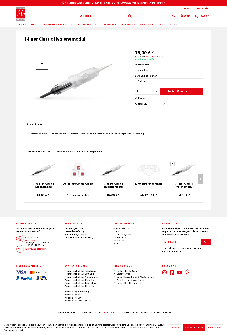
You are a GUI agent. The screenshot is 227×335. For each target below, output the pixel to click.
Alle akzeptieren (194, 328)
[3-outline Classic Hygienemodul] (43, 170)
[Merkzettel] (174, 16)
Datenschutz (120, 237)
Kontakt (117, 231)
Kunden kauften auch (38, 152)
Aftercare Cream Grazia (78, 184)
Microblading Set (73, 298)
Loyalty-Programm (123, 234)
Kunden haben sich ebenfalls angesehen (79, 152)
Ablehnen (175, 328)
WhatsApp (30, 240)
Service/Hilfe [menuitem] (202, 8)
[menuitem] (106, 16)
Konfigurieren (215, 328)
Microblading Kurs (73, 295)
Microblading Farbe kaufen (78, 301)
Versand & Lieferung (74, 231)
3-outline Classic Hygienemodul (43, 185)
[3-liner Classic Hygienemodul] (183, 170)
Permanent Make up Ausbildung (80, 271)
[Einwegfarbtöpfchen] (148, 170)
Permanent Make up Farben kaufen (82, 283)
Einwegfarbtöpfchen (148, 184)
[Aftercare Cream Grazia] (78, 170)
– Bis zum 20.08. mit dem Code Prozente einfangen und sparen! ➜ (113, 3)
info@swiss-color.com (35, 249)
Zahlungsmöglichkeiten (76, 234)
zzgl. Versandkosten (155, 57)
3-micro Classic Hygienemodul (113, 185)
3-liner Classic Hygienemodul (183, 185)
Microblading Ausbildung (77, 292)
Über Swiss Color (122, 228)
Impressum (119, 240)
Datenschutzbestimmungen (190, 248)
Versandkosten (109, 313)
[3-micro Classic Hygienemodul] (113, 170)
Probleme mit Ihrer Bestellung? (80, 237)
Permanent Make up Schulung (79, 274)
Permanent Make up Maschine (79, 280)
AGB (116, 244)
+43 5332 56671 (33, 237)
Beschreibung (34, 124)
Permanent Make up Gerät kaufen (81, 277)
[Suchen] (130, 16)
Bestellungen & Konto (75, 228)
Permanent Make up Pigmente (79, 286)
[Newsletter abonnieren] (206, 242)
